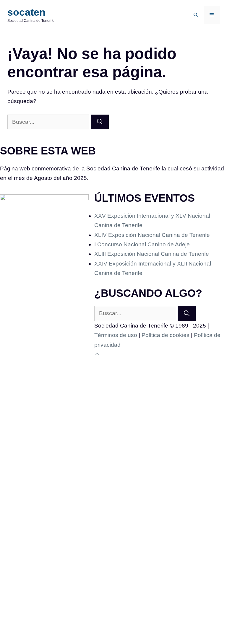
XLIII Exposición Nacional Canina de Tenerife (151, 254)
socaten (26, 12)
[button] (196, 15)
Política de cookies (165, 335)
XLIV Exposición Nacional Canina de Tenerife (152, 235)
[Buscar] (100, 122)
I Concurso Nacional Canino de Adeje (142, 244)
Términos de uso (115, 335)
